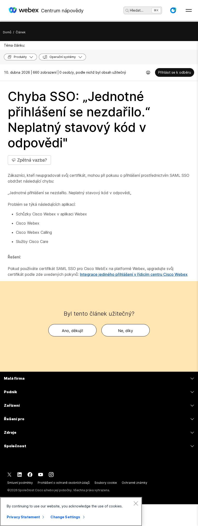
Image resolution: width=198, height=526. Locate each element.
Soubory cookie (105, 482)
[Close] (135, 503)
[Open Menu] (188, 10)
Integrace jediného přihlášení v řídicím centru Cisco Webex (134, 274)
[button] (173, 10)
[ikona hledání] (127, 10)
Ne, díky (125, 330)
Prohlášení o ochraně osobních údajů (64, 482)
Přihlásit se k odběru (174, 72)
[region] (71, 511)
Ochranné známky (134, 482)
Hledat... (136, 10)
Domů (7, 32)
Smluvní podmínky (20, 482)
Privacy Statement (23, 517)
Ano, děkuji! (72, 330)
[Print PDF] (148, 72)
